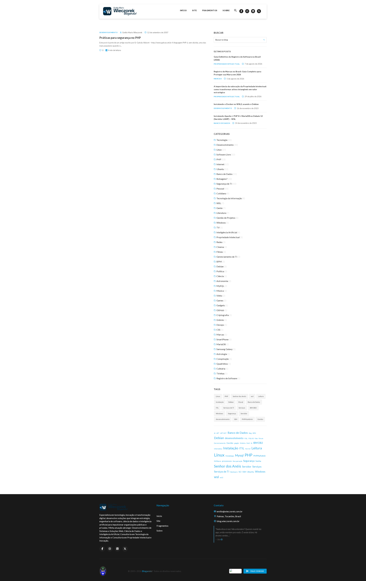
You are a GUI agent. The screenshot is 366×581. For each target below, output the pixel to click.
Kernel (247, 449)
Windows (222, 222)
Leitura (261, 396)
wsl (252, 396)
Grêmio (221, 320)
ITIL (217, 408)
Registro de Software (228, 378)
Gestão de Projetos (227, 217)
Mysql (240, 402)
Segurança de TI (226, 183)
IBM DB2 (253, 408)
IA (251, 443)
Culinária (222, 368)
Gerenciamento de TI (228, 256)
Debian (221, 266)
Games (221, 300)
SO (240, 472)
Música (221, 290)
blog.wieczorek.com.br (228, 521)
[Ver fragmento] (222, 539)
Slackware (234, 472)
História (242, 443)
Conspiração (224, 358)
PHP (220, 159)
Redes (220, 242)
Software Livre (225, 154)
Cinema (221, 247)
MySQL (221, 285)
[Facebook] (241, 11)
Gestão (260, 419)
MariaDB (222, 344)
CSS (219, 329)
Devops (221, 324)
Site (194, 10)
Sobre (226, 10)
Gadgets (222, 305)
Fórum (261, 438)
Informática (218, 449)
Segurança (232, 413)
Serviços (242, 408)
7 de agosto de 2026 (253, 64)
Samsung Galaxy (225, 349)
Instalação (220, 402)
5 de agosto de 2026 (235, 79)
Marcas (218, 79)
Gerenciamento (219, 443)
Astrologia (223, 354)
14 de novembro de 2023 (246, 123)
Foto (256, 438)
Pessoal (222, 188)
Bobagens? (224, 178)
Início (183, 10)
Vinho (220, 295)
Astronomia (223, 281)
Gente (220, 208)
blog (250, 433)
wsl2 (221, 477)
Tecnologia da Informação (230, 198)
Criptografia (224, 315)
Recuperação (237, 461)
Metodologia (229, 456)
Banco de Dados (222, 123)
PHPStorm (217, 461)
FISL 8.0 (251, 438)
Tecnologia (224, 140)
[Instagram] (247, 11)
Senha (258, 461)
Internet (222, 164)
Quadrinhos (223, 363)
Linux (221, 149)
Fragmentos (209, 10)
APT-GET (223, 433)
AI (214, 433)
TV (219, 227)
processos (227, 461)
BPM (220, 261)
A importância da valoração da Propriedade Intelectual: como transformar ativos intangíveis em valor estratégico (240, 89)
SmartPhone (223, 339)
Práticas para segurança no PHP (120, 37)
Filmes (221, 251)
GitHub (221, 310)
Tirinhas (221, 373)
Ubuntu (222, 169)
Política (221, 271)
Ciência (221, 276)
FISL (245, 438)
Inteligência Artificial (228, 232)
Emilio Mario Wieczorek (132, 32)
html (248, 443)
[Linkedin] (253, 11)
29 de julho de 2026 (253, 96)
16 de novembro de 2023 (247, 108)
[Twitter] (259, 11)
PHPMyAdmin (247, 419)
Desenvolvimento (108, 32)
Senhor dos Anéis (239, 396)
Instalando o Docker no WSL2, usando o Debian (236, 104)
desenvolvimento (222, 419)
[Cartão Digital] (235, 570)
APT (217, 433)
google (236, 443)
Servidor (244, 413)
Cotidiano (222, 193)
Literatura (222, 213)
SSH (235, 419)
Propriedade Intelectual (227, 64)
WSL (220, 203)
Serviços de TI (228, 408)
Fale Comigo (257, 571)
